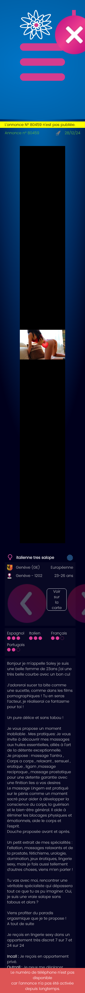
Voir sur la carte (57, 599)
